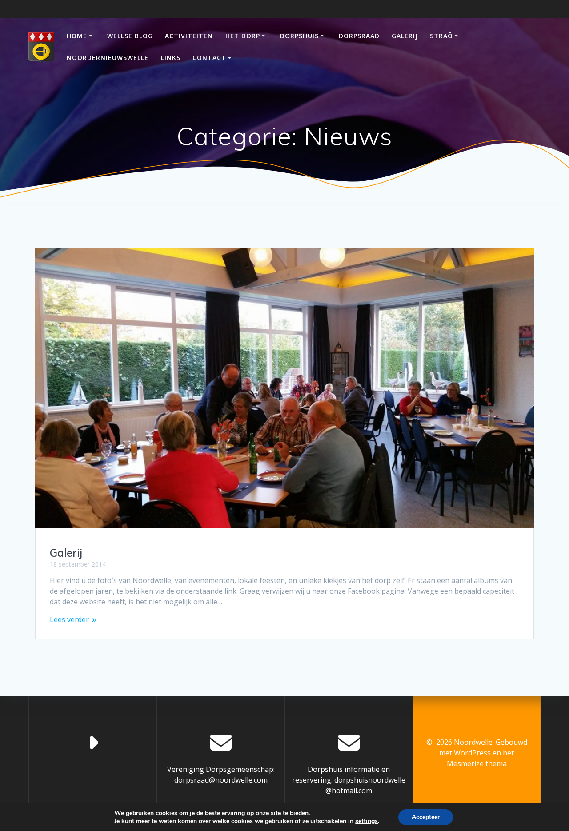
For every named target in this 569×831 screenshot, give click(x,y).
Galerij (405, 36)
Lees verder (69, 619)
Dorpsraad (359, 36)
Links (170, 57)
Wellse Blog (130, 36)
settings (366, 821)
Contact (209, 57)
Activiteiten (189, 36)
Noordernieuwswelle (107, 57)
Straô (441, 36)
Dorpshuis (299, 36)
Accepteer (426, 817)
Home (77, 36)
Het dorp (242, 36)
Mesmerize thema (477, 763)
